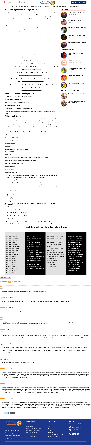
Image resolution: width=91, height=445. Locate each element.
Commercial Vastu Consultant (55, 436)
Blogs (28, 6)
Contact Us (17, 6)
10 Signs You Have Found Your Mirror (75, 54)
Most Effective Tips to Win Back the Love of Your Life (77, 13)
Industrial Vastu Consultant (55, 434)
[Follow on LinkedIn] (75, 434)
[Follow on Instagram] (73, 434)
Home (12, 6)
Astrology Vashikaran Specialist (34, 428)
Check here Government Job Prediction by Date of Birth (75, 61)
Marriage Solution (63, 6)
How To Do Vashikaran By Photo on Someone (77, 28)
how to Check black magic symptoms (77, 35)
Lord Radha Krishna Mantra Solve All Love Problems (77, 68)
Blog (49, 428)
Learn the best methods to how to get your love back (76, 102)
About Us (23, 6)
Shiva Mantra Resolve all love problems (75, 76)
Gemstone (47, 6)
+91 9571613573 (9, 2)
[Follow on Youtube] (78, 434)
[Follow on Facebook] (70, 434)
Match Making (29, 426)
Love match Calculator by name (76, 83)
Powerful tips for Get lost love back (77, 93)
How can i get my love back (74, 20)
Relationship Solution (74, 6)
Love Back (54, 6)
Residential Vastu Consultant (55, 438)
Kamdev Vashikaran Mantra (33, 430)
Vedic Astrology (38, 6)
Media (32, 6)
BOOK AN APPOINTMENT (78, 2)
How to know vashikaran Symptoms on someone (77, 43)
